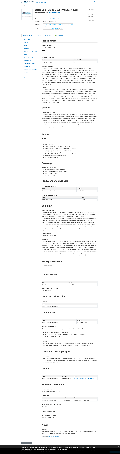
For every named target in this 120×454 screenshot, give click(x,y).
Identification (27, 39)
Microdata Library (41, 2)
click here (64, 449)
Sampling (26, 54)
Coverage (26, 48)
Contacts (26, 72)
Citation (26, 78)
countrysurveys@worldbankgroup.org (84, 378)
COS (36, 5)
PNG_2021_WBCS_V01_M (43, 5)
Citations (80, 2)
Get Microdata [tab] (59, 35)
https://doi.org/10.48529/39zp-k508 (51, 18)
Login (96, 2)
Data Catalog (60, 2)
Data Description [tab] (38, 35)
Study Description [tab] (27, 35)
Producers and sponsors (30, 51)
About (66, 2)
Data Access (27, 66)
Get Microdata (55, 12)
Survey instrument (28, 57)
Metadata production (29, 75)
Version (26, 42)
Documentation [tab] (48, 35)
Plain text (57, 436)
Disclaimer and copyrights (30, 69)
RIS (49, 436)
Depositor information (29, 63)
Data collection (27, 60)
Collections (73, 2)
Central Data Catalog (29, 5)
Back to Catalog (27, 443)
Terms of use (88, 2)
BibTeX (52, 436)
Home (22, 5)
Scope (25, 45)
